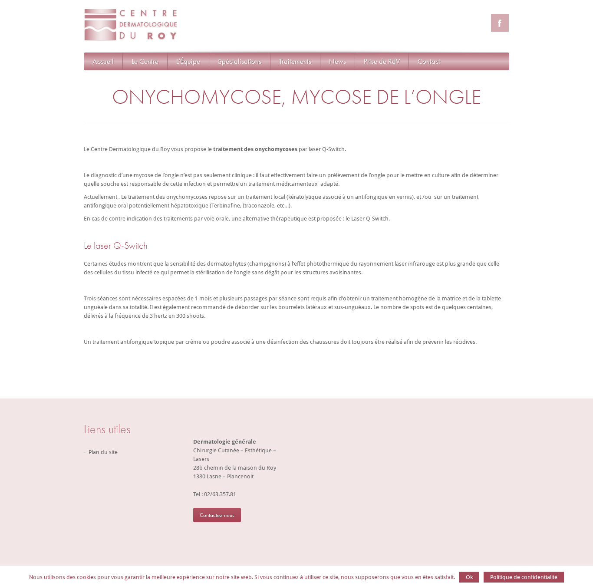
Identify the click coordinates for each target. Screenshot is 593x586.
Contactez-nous (217, 515)
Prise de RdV (382, 61)
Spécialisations (239, 61)
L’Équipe (188, 61)
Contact (429, 61)
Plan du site (103, 452)
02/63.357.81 (220, 494)
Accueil (103, 61)
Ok (469, 577)
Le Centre (145, 61)
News (337, 61)
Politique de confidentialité (523, 577)
